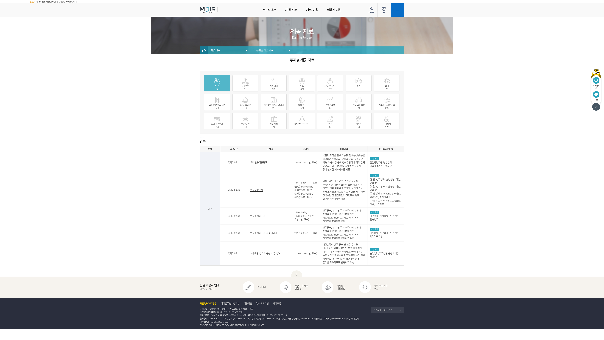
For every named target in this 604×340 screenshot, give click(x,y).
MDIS (215, 10)
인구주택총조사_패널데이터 (263, 233)
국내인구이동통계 (258, 162)
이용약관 (248, 303)
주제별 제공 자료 (264, 50)
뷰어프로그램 (262, 303)
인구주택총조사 (257, 216)
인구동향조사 (256, 190)
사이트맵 (277, 303)
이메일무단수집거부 (230, 303)
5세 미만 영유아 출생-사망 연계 (265, 253)
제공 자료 (215, 50)
